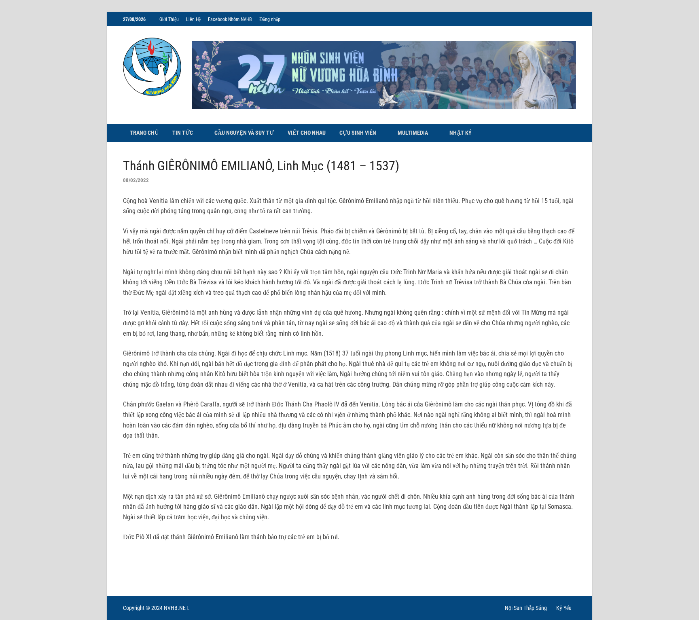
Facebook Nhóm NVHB (230, 19)
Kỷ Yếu (564, 608)
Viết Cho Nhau (307, 132)
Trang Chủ (144, 132)
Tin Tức (182, 132)
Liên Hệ (193, 19)
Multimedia (413, 132)
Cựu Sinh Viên (357, 132)
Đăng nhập (269, 19)
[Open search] (572, 133)
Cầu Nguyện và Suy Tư (244, 132)
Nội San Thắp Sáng (526, 608)
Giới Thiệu (169, 19)
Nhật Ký (460, 132)
